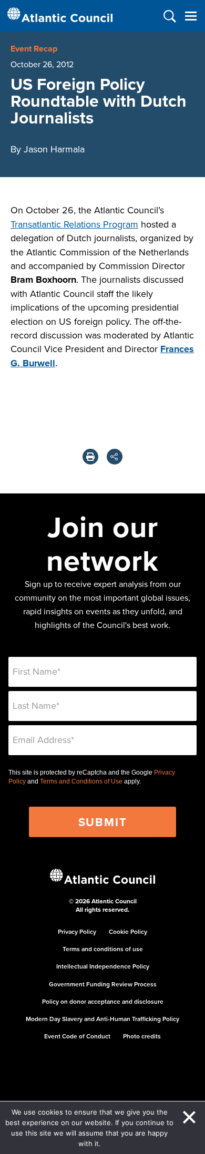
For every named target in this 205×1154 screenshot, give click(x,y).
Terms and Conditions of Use (81, 781)
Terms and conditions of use (103, 948)
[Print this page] (90, 457)
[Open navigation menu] (190, 16)
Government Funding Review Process (103, 984)
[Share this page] (114, 457)
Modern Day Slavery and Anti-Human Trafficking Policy (102, 1018)
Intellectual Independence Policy (102, 966)
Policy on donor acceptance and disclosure (102, 1001)
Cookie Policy (128, 931)
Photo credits (142, 1036)
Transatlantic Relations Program (74, 224)
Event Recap (34, 49)
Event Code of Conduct (77, 1036)
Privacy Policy (77, 931)
